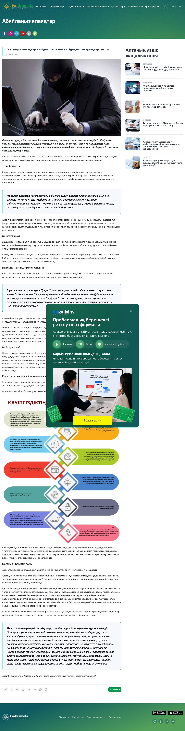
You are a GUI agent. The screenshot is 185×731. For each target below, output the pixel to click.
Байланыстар (115, 717)
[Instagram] (46, 689)
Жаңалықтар (57, 6)
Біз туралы (40, 6)
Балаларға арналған (96, 717)
